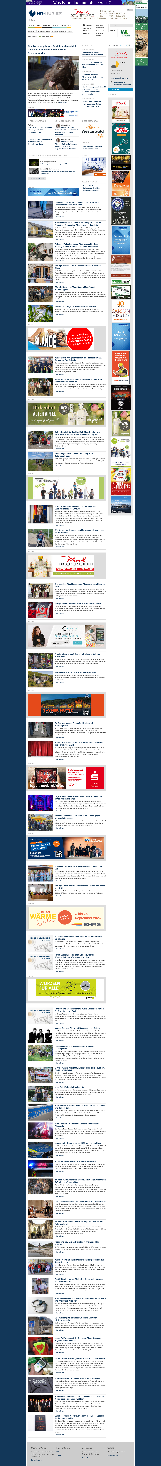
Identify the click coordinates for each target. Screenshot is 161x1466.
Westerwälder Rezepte (90, 186)
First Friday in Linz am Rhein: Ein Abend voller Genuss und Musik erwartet (79, 1280)
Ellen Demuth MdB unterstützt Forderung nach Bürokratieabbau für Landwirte (75, 507)
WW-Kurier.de (87, 31)
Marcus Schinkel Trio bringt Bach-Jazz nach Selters (77, 1028)
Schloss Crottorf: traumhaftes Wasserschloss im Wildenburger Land (40, 141)
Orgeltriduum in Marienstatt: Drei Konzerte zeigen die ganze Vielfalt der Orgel (78, 797)
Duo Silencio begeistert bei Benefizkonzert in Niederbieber (80, 1201)
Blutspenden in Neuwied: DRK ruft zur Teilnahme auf (78, 603)
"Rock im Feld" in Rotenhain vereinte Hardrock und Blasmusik (77, 1124)
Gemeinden (62, 31)
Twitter (58, 1456)
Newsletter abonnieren (90, 149)
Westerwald (34, 36)
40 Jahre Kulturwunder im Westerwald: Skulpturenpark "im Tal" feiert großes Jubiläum (80, 1180)
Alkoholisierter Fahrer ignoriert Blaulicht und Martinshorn (80, 1358)
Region (31, 25)
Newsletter (86, 33)
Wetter (69, 31)
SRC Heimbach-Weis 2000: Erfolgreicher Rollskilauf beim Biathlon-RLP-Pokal (80, 1068)
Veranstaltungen (44, 31)
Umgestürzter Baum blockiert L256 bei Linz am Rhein (78, 1143)
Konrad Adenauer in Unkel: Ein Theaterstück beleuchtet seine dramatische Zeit (79, 743)
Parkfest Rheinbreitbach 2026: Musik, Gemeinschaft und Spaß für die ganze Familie (79, 1009)
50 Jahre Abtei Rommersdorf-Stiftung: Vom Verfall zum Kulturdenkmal (79, 1222)
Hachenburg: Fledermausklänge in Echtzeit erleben (57, 164)
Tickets (112, 31)
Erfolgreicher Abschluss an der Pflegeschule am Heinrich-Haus (80, 585)
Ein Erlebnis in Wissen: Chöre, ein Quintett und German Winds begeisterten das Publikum (79, 1397)
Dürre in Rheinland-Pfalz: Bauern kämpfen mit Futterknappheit (75, 288)
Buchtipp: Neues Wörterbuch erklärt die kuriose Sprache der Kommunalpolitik (79, 1416)
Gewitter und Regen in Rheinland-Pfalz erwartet (75, 306)
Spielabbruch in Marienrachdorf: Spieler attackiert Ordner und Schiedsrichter (80, 1106)
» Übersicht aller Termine (36, 179)
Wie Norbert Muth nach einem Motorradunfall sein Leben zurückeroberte (92, 103)
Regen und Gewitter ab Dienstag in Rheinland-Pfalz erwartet (77, 1243)
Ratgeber (54, 31)
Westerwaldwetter (119, 82)
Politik (38, 25)
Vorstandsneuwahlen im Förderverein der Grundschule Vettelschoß (78, 937)
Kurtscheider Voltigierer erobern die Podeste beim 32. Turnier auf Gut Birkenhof (78, 358)
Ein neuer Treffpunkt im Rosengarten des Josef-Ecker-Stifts (94, 64)
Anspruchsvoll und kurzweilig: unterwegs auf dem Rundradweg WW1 (40, 129)
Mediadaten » (86, 1458)
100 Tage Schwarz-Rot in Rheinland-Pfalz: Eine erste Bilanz (78, 266)
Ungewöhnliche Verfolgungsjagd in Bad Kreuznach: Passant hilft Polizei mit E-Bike (77, 203)
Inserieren (99, 25)
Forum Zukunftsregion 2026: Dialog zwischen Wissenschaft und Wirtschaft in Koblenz (74, 955)
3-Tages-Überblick (120, 78)
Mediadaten (100, 27)
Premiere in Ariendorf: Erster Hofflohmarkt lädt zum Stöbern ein (77, 655)
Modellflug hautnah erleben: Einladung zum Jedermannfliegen (74, 454)
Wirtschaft (47, 25)
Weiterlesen (63, 102)
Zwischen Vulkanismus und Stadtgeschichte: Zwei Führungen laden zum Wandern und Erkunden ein (76, 245)
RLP (69, 25)
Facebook (89, 25)
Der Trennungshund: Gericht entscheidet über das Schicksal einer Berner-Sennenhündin (52, 49)
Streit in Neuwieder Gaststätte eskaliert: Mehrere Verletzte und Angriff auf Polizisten (80, 1299)
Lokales (31, 31)
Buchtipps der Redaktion (91, 188)
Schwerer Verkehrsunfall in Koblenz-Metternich (75, 1161)
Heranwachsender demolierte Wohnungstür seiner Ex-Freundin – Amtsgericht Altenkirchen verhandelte (78, 223)
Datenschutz (100, 31)
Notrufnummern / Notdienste (92, 146)
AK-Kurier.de (87, 28)
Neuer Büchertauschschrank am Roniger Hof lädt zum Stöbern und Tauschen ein (78, 380)
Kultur (63, 25)
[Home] (29, 20)
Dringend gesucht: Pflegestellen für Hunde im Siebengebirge (92, 76)
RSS (57, 1452)
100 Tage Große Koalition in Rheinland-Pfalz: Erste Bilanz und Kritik (80, 886)
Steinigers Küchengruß (90, 190)
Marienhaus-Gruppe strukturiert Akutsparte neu (75, 672)
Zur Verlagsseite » (37, 1460)
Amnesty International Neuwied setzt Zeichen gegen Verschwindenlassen (77, 816)
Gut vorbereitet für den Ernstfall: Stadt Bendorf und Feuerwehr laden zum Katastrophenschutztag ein (77, 433)
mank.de (115, 89)
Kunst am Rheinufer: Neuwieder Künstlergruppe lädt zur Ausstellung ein (79, 1260)
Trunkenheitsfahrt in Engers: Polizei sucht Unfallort (77, 1378)
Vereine (56, 25)
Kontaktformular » (113, 1456)
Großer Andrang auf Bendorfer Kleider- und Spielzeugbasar (74, 724)
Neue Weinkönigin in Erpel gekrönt (70, 1087)
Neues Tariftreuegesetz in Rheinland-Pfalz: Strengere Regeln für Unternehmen (78, 1339)
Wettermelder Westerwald (122, 84)
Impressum (100, 33)
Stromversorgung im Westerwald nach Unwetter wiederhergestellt (76, 1318)
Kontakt (98, 36)
